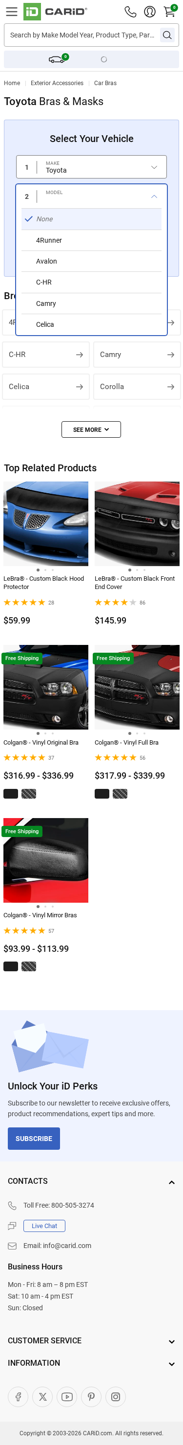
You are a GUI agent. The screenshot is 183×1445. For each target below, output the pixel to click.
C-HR (17, 354)
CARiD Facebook (18, 1397)
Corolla (112, 386)
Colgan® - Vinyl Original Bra (41, 742)
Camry (110, 354)
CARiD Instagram (115, 1397)
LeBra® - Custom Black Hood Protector (43, 582)
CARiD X (42, 1397)
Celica (19, 386)
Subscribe (34, 1138)
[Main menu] (11, 11)
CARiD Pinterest (91, 1397)
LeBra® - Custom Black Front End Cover (135, 582)
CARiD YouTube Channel (67, 1397)
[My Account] (150, 11)
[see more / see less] (91, 429)
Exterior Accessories (57, 83)
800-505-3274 (72, 1205)
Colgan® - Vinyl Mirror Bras (40, 915)
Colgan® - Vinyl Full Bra (127, 742)
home (12, 83)
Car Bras (105, 83)
